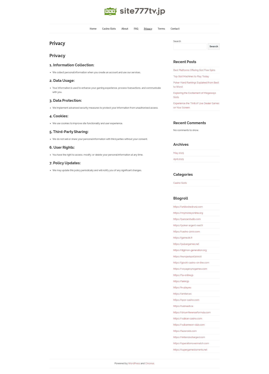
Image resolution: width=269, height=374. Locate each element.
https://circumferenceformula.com (192, 312)
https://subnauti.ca (183, 306)
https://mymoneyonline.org (188, 212)
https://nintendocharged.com (189, 337)
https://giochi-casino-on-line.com (191, 262)
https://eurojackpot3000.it (187, 256)
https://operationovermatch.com (191, 343)
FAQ (136, 28)
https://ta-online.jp (183, 275)
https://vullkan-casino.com (187, 318)
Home (93, 28)
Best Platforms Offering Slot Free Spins (194, 70)
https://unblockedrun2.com (188, 206)
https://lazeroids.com (185, 331)
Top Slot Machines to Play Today (191, 76)
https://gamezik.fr (183, 237)
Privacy (148, 28)
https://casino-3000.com (186, 231)
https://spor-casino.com (186, 299)
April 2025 (178, 159)
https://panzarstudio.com (187, 219)
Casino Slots (109, 28)
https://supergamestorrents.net (190, 349)
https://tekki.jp (181, 281)
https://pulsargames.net (186, 244)
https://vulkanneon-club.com (189, 324)
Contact (175, 28)
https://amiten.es (182, 293)
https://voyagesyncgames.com (190, 268)
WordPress (134, 363)
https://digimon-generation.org (190, 250)
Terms (161, 28)
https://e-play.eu (182, 287)
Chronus (149, 363)
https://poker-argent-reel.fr (188, 225)
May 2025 (178, 152)
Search (177, 41)
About (124, 28)
